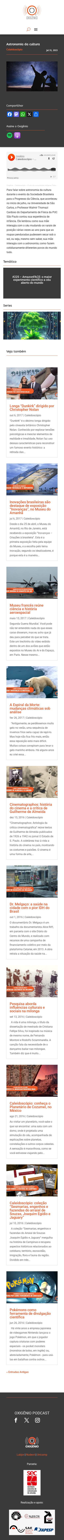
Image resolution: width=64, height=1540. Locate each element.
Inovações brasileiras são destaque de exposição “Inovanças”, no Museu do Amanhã (30, 507)
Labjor (20, 1454)
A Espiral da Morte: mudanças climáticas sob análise (30, 708)
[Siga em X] (26, 1420)
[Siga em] (48, 1420)
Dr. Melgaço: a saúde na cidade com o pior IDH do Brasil (29, 907)
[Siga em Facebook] (16, 1420)
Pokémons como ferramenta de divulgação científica (30, 1313)
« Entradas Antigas (17, 1372)
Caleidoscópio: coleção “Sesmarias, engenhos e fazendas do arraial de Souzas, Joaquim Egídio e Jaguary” (30, 1210)
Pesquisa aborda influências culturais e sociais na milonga (27, 1007)
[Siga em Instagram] (37, 1420)
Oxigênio (10, 185)
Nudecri (30, 1454)
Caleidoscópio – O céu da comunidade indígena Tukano (36, 185)
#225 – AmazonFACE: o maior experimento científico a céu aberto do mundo (32, 279)
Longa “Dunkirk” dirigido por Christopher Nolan (32, 408)
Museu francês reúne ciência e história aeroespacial (26, 609)
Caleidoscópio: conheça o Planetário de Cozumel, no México (31, 1107)
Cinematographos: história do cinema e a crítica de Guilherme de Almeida (31, 808)
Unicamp (42, 1454)
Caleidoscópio (33, 415)
